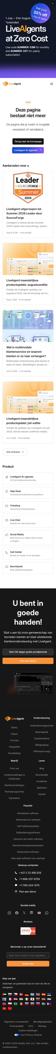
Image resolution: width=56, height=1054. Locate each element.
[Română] (21, 1003)
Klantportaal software (28, 851)
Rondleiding (14, 753)
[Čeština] (15, 994)
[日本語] (32, 999)
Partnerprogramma (14, 791)
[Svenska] (43, 1003)
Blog (42, 768)
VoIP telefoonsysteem (28, 826)
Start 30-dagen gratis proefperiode (28, 651)
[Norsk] (4, 1003)
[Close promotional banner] (52, 3)
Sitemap (42, 1026)
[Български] (10, 994)
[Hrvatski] (15, 999)
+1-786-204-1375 (29, 885)
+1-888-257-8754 (29, 879)
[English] (38, 994)
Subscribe (28, 963)
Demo (14, 727)
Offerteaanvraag (41, 751)
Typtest (42, 794)
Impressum (14, 798)
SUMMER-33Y (19, 51)
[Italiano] (27, 999)
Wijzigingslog (42, 744)
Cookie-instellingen (28, 1030)
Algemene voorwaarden (16, 1021)
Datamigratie (41, 732)
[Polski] (10, 1003)
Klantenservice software (28, 819)
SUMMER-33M (26, 47)
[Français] (10, 999)
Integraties (14, 746)
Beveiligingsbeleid (42, 1021)
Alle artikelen (13, 452)
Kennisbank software (28, 813)
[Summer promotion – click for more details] (28, 39)
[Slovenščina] (38, 1003)
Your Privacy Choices (31, 1034)
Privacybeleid (16, 1026)
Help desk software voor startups (28, 858)
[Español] (43, 994)
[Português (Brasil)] (15, 1003)
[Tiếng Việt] (4, 1008)
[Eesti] (49, 994)
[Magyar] (21, 999)
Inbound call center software (28, 839)
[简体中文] (10, 1008)
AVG (30, 1026)
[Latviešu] (43, 999)
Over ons (14, 768)
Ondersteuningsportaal (41, 725)
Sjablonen (42, 787)
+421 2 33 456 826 (30, 872)
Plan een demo (28, 660)
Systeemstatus (41, 738)
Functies (14, 740)
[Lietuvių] (38, 999)
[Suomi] (4, 999)
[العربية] (4, 994)
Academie (42, 781)
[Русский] (27, 1003)
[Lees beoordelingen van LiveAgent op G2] (28, 931)
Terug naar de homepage (28, 141)
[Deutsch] (27, 994)
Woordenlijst (41, 774)
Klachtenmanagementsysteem (28, 845)
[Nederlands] (49, 999)
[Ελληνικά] (32, 994)
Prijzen (14, 734)
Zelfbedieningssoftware (28, 832)
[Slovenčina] (32, 1003)
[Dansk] (21, 994)
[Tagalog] (49, 1003)
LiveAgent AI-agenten (26, 150)
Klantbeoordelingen (14, 785)
